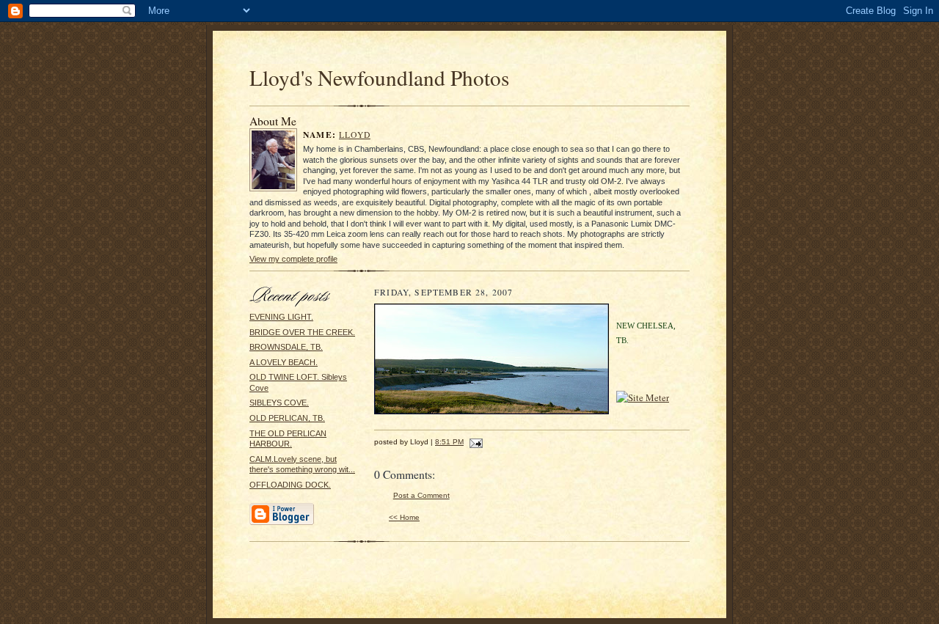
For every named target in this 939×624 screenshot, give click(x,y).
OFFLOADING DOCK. (290, 484)
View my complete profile (293, 258)
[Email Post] (474, 442)
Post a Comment (421, 495)
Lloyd (354, 134)
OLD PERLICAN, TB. (287, 418)
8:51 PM (449, 442)
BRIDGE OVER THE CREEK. (302, 332)
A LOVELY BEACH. (283, 362)
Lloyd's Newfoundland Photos (379, 77)
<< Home (404, 517)
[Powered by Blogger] (281, 522)
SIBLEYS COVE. (279, 402)
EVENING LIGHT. (281, 316)
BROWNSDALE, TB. (286, 346)
